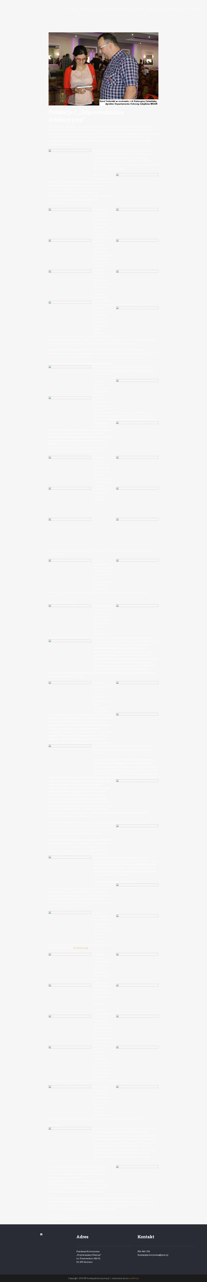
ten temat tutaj (80, 948)
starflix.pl (134, 1278)
